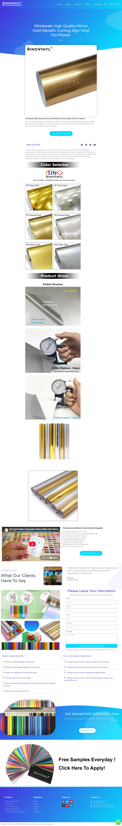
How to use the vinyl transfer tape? (18, 678)
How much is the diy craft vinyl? (16, 691)
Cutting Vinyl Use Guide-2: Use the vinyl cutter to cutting (87, 667)
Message (69, 631)
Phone (68, 606)
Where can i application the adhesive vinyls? (21, 673)
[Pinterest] (67, 805)
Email (68, 615)
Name (68, 598)
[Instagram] (63, 805)
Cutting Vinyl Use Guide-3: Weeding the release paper (85, 673)
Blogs (88, 4)
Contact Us (98, 4)
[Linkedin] (71, 805)
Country (69, 623)
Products (78, 4)
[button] (82, 145)
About (68, 4)
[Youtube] (71, 801)
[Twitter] (67, 801)
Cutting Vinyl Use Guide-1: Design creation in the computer (88, 662)
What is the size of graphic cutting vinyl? (20, 662)
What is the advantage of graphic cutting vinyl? (22, 667)
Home (59, 4)
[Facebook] (63, 801)
